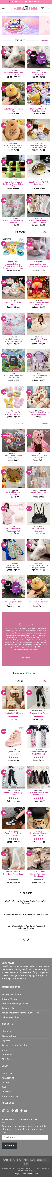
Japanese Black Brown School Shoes (38, 793)
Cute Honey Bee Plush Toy (13, 110)
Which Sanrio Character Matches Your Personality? (26, 915)
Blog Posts (7, 1059)
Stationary (42, 640)
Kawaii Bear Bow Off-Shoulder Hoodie (38, 222)
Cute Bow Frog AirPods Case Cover (39, 183)
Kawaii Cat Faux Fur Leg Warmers (13, 222)
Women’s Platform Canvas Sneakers (13, 834)
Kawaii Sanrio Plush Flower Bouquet (13, 457)
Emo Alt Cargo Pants (39, 713)
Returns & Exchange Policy (15, 1003)
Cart (4, 1087)
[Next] (28, 939)
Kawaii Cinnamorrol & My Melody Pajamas (13, 340)
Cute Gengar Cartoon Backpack (39, 73)
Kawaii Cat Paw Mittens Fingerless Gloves (39, 413)
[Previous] (24, 939)
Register (6, 1040)
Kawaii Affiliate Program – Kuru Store (20, 1013)
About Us (6, 1031)
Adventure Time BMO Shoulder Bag (13, 377)
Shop (4, 1050)
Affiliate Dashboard (11, 1017)
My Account (8, 1078)
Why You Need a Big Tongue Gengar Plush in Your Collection (26, 902)
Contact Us (7, 1054)
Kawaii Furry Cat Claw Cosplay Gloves (13, 73)
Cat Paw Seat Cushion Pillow (13, 304)
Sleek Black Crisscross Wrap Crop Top (38, 834)
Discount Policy (9, 1036)
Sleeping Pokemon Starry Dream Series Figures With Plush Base (13, 266)
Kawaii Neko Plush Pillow (39, 340)
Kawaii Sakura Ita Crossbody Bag (13, 530)
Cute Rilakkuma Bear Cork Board (13, 493)
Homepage (7, 1073)
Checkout (6, 1091)
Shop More (44, 40)
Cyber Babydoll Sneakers (13, 753)
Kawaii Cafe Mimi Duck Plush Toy (39, 304)
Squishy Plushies (29, 640)
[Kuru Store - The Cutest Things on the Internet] (26, 8)
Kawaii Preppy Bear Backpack (38, 377)
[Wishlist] (42, 7)
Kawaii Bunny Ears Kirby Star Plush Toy (13, 413)
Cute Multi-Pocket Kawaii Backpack (13, 566)
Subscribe (9, 1145)
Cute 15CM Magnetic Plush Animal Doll (38, 146)
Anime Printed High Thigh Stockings (38, 753)
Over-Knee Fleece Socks (13, 874)
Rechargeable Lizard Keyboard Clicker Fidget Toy (13, 184)
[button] (3, 8)
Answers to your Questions (15, 1045)
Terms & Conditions (11, 994)
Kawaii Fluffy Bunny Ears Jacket (38, 875)
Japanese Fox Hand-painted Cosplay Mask (38, 265)
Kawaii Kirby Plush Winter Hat (39, 457)
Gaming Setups (17, 642)
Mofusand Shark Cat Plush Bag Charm (38, 110)
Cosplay (36, 642)
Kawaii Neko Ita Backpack (38, 530)
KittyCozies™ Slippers (13, 713)
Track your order (10, 1096)
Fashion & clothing (12, 640)
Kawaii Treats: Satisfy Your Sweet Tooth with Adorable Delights (26, 927)
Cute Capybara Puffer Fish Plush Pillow (13, 146)
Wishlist (6, 1082)
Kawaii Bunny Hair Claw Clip (39, 493)
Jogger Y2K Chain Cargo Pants (13, 793)
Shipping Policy (9, 999)
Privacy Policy (8, 1008)
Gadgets (8, 644)
